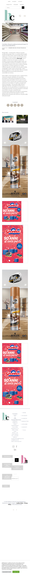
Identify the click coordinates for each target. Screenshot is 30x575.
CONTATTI (24, 427)
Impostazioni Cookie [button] (7, 571)
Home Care (14, 47)
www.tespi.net (17, 441)
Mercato (18, 47)
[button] (3, 119)
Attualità (10, 47)
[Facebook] (16, 447)
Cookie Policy (19, 503)
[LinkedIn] (15, 450)
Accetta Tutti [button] (16, 571)
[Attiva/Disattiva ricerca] (20, 16)
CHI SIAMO (24, 415)
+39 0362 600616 (15, 436)
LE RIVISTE (24, 418)
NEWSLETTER (24, 421)
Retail (3, 48)
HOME (24, 412)
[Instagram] (13, 447)
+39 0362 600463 (15, 433)
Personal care (23, 47)
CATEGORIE (24, 424)
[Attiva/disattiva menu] (24, 16)
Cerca (24, 430)
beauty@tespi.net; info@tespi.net (17, 439)
